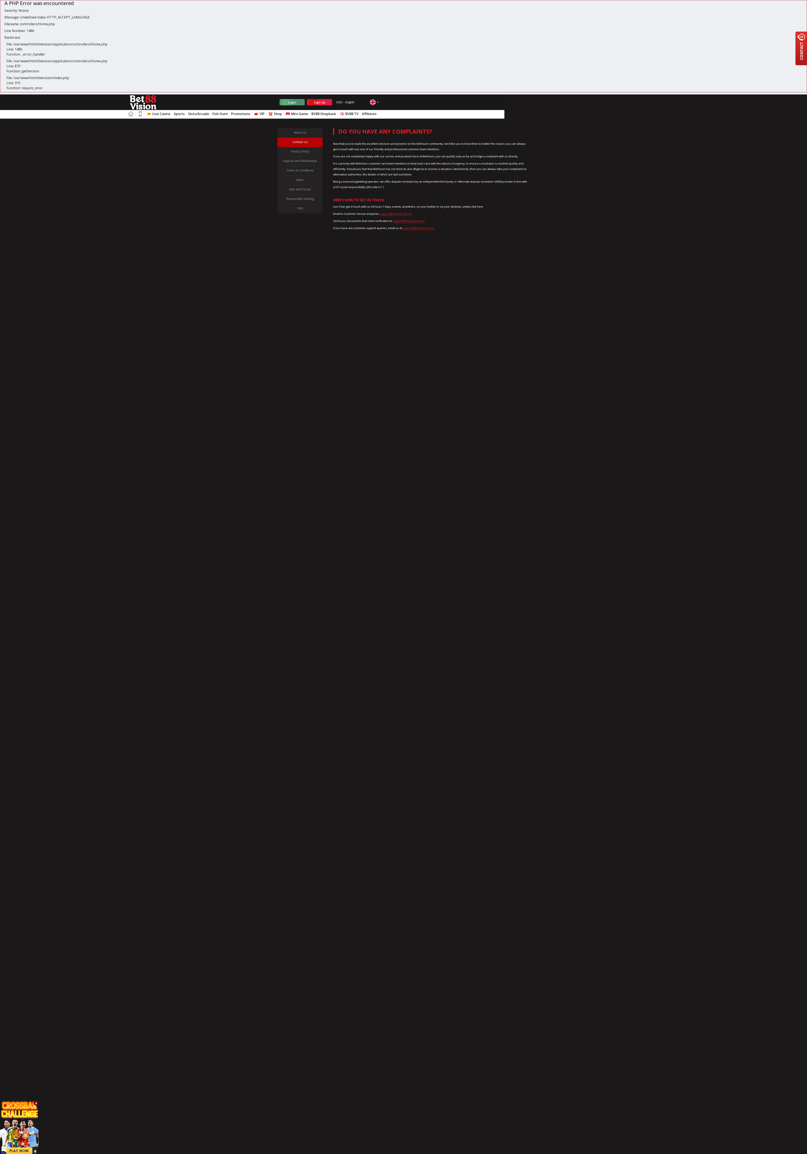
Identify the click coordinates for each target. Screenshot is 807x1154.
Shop (277, 113)
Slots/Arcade (198, 113)
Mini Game (299, 113)
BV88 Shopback (323, 113)
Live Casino (161, 113)
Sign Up (319, 102)
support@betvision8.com (396, 214)
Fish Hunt (220, 113)
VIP (262, 113)
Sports (179, 113)
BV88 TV (351, 113)
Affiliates (369, 113)
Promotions (240, 113)
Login (292, 102)
